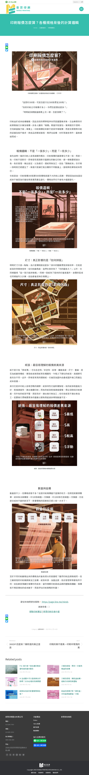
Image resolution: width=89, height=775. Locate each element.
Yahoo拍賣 (36, 724)
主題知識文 (41, 629)
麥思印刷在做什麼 (51, 611)
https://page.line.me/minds (54, 601)
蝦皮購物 (36, 731)
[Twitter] (44, 50)
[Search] (82, 2)
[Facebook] (44, 44)
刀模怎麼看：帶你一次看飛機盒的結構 (71, 667)
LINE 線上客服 (12, 2)
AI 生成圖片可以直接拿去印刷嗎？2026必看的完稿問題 (30, 680)
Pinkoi (35, 720)
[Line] (44, 47)
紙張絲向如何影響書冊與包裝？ (30, 692)
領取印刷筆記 (35, 611)
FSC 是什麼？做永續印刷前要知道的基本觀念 (30, 667)
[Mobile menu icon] (81, 9)
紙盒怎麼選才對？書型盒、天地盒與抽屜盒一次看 (71, 692)
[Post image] (11, 669)
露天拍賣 (36, 727)
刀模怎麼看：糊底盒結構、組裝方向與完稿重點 (71, 680)
